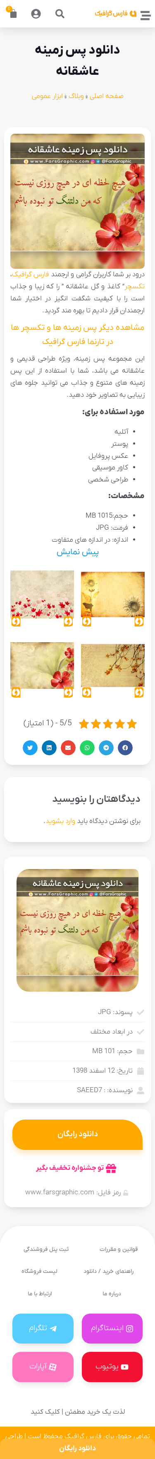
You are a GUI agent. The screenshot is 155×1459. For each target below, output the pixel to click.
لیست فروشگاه (39, 1271)
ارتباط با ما (40, 1294)
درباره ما (112, 1294)
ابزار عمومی (47, 96)
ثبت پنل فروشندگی (46, 1249)
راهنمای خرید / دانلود (108, 1271)
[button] (59, 13)
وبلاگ (76, 96)
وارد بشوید (60, 821)
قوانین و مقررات (119, 1249)
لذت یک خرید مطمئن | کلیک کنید (78, 1412)
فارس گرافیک (30, 274)
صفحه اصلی (107, 96)
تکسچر (134, 286)
